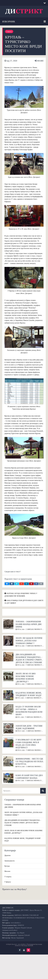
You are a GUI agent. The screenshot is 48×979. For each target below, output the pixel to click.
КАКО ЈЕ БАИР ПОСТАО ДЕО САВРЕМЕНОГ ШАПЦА (29, 776)
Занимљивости (9, 861)
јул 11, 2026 (20, 684)
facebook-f (19, 950)
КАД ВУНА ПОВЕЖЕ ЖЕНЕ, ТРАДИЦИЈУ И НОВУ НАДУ (29, 694)
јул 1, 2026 (20, 717)
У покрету (7, 876)
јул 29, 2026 (20, 629)
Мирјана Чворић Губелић (36, 629)
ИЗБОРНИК (8, 21)
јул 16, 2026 (20, 665)
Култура (7, 866)
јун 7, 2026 (20, 780)
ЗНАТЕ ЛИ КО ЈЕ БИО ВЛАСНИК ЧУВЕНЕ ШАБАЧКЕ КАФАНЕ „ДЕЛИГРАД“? (26, 677)
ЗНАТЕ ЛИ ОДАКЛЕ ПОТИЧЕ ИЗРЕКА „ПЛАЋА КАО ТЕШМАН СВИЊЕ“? (29, 641)
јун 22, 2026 (21, 750)
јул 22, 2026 (20, 646)
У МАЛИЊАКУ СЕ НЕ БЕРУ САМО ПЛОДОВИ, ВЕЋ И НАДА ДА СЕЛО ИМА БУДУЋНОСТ (29, 743)
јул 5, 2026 (20, 698)
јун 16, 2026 (21, 766)
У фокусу (9, 31)
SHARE (40, 60)
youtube (24, 950)
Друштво (7, 855)
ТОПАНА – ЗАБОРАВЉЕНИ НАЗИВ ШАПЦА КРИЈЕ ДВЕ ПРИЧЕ (29, 624)
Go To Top (28, 950)
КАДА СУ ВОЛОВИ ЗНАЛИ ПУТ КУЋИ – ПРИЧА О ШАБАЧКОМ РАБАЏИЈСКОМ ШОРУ (29, 710)
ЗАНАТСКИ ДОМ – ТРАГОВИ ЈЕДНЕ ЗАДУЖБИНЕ (29, 727)
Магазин (7, 871)
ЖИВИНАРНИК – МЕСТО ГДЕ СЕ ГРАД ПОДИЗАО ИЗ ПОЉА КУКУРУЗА (29, 761)
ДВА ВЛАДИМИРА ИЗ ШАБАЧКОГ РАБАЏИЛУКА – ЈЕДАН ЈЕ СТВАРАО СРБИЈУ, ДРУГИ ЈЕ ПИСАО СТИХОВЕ (29, 658)
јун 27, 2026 (21, 731)
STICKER (30, 945)
